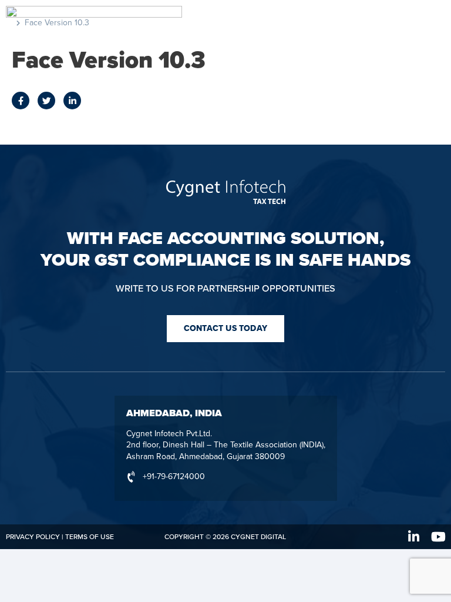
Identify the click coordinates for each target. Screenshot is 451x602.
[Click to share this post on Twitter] (46, 100)
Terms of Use (89, 537)
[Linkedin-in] (414, 536)
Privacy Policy (33, 537)
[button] (225, 328)
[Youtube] (438, 536)
